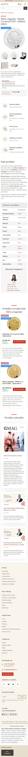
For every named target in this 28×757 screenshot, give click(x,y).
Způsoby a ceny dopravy (9, 597)
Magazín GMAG (6, 645)
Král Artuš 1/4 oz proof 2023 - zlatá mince (13, 335)
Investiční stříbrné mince (9, 581)
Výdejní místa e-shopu (8, 595)
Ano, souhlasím (7, 752)
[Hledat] (25, 8)
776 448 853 (12, 286)
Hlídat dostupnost (9, 83)
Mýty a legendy (19, 168)
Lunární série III (6, 576)
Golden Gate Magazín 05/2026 (13, 455)
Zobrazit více (9, 77)
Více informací (6, 94)
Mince (19, 235)
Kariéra (4, 626)
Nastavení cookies (6, 747)
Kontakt (4, 621)
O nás (3, 619)
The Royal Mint (22, 217)
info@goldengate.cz (15, 290)
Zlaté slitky (5, 571)
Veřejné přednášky (7, 650)
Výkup (4, 605)
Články (4, 642)
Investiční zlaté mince (8, 579)
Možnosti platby (6, 600)
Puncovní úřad (6, 631)
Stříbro (19, 260)
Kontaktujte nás (8, 674)
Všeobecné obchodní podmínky (11, 629)
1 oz (19, 256)
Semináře (4, 653)
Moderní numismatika (8, 584)
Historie (20, 252)
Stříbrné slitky (6, 574)
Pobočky (4, 624)
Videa (3, 648)
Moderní (20, 239)
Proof (19, 242)
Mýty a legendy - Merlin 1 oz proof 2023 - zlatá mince (12, 382)
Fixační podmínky (7, 602)
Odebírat (22, 696)
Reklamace (5, 608)
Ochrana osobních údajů (17, 726)
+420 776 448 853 (9, 0)
